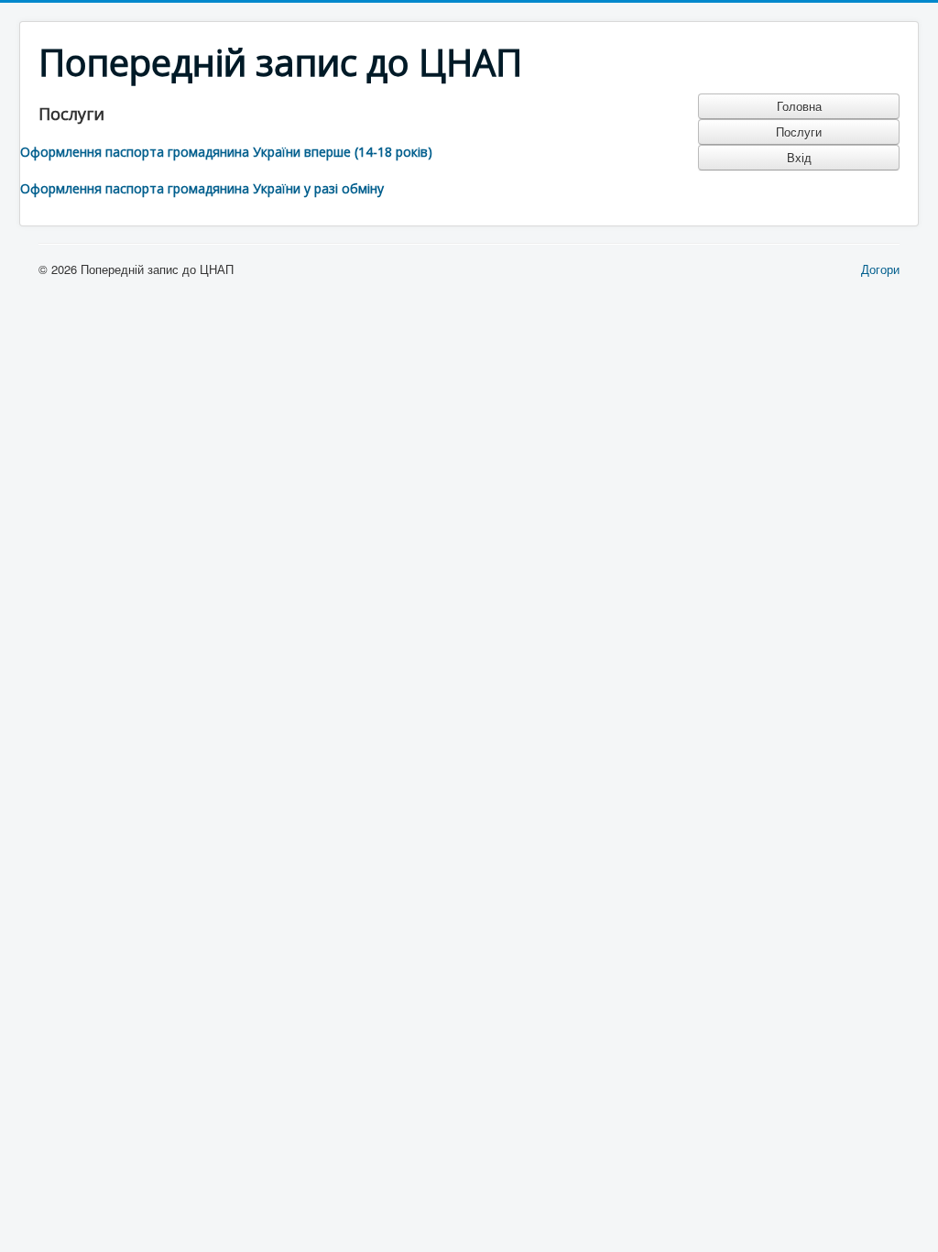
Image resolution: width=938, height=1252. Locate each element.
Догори (880, 269)
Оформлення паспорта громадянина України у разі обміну (202, 188)
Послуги (799, 131)
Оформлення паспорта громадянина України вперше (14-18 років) (226, 151)
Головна (799, 106)
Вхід (799, 157)
